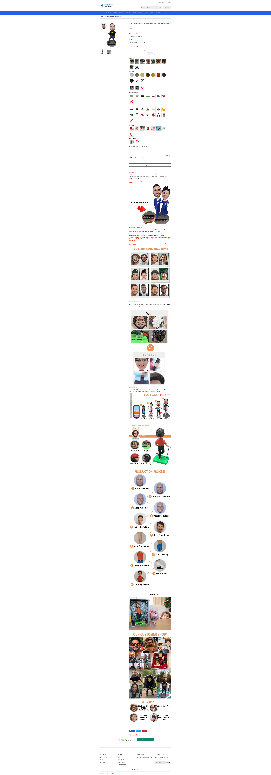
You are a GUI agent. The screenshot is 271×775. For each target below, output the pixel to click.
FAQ (119, 757)
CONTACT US (103, 759)
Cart (168, 7)
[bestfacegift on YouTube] (137, 769)
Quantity (131, 28)
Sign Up (168, 762)
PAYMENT (102, 762)
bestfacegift (105, 773)
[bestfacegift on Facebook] (133, 769)
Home (101, 16)
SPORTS (134, 13)
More (165, 13)
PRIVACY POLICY (122, 759)
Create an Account (167, 5)
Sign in (161, 5)
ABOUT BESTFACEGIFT (105, 757)
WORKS (128, 13)
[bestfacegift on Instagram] (135, 769)
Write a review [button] (145, 739)
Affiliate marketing (122, 764)
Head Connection (133, 39)
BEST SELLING (108, 13)
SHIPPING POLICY (122, 761)
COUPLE (152, 13)
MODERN (140, 13)
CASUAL (147, 13)
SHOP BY (158, 13)
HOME (101, 13)
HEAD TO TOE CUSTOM (118, 13)
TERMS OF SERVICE (104, 761)
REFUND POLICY (122, 762)
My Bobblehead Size (133, 33)
